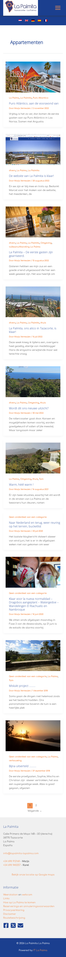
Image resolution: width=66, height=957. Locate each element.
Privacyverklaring (13, 910)
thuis (43, 323)
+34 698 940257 (12, 865)
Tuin (41, 479)
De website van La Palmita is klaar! (31, 176)
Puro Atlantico (40, 98)
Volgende (35, 811)
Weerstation (10, 894)
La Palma (14, 98)
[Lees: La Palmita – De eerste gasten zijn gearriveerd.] (33, 221)
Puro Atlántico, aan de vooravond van (34, 103)
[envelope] (20, 925)
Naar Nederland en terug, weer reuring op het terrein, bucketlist (34, 524)
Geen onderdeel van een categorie (28, 517)
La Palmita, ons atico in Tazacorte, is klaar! (32, 330)
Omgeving (46, 243)
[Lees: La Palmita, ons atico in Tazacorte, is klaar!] (33, 301)
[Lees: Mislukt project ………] (33, 655)
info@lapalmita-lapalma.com (21, 853)
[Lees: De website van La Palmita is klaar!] (33, 149)
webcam (27, 894)
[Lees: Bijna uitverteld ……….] (33, 735)
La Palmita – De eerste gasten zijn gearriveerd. (31, 254)
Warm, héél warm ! (21, 484)
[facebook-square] (6, 925)
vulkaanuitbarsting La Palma (24, 247)
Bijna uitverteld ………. (22, 766)
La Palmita (26, 98)
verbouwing (15, 760)
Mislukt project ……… (22, 686)
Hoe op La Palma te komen (19, 902)
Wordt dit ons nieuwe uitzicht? (29, 408)
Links (6, 898)
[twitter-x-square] (13, 925)
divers (12, 170)
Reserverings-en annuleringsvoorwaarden (28, 906)
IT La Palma (40, 950)
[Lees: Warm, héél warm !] (33, 458)
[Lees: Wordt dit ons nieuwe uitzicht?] (33, 381)
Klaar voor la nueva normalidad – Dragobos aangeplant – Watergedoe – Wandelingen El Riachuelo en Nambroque (34, 604)
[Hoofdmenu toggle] (58, 8)
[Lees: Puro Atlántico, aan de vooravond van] (33, 76)
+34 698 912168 (11, 861)
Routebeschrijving (14, 918)
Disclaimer (9, 914)
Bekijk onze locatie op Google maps (33, 874)
